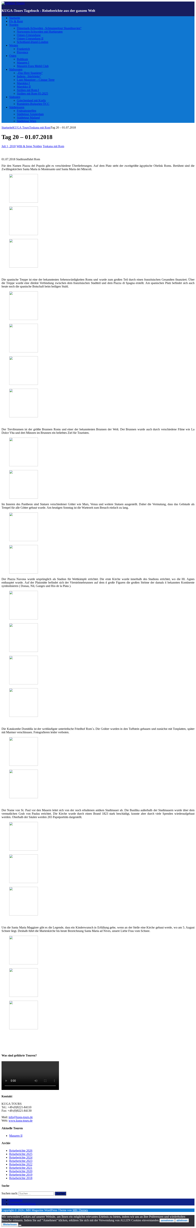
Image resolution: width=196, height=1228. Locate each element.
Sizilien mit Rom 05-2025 (32, 93)
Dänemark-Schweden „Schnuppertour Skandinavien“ (49, 28)
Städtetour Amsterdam (30, 114)
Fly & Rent (16, 21)
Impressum (15, 1200)
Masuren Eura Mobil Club (33, 66)
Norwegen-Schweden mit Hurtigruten (40, 31)
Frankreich (23, 48)
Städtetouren (16, 107)
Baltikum (22, 59)
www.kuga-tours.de (21, 1120)
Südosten (14, 97)
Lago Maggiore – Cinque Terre (36, 79)
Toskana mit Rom (53, 146)
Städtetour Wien (26, 121)
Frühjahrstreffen (26, 110)
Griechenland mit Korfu (31, 100)
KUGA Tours (20, 127)
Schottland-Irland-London (32, 42)
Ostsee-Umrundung (29, 35)
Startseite (14, 17)
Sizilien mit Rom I (28, 90)
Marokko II (24, 86)
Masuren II (15, 1135)
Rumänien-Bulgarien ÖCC (33, 103)
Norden (13, 24)
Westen (13, 45)
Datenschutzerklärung (22, 1203)
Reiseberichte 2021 (20, 1167)
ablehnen (181, 1220)
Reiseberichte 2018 (20, 1178)
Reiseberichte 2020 (20, 1171)
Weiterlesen (10, 1224)
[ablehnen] (19, 1225)
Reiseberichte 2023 (20, 1160)
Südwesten (15, 69)
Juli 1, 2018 (9, 146)
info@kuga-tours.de (21, 1117)
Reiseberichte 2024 (20, 1157)
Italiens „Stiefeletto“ (29, 76)
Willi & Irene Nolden (29, 146)
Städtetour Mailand (28, 117)
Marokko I (23, 83)
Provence (22, 52)
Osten (12, 55)
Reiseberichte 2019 (20, 1174)
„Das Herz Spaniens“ (30, 72)
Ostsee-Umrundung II (30, 38)
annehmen (167, 1220)
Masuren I (23, 62)
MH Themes (80, 1210)
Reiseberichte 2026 (20, 1150)
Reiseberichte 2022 (20, 1164)
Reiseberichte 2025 (20, 1154)
